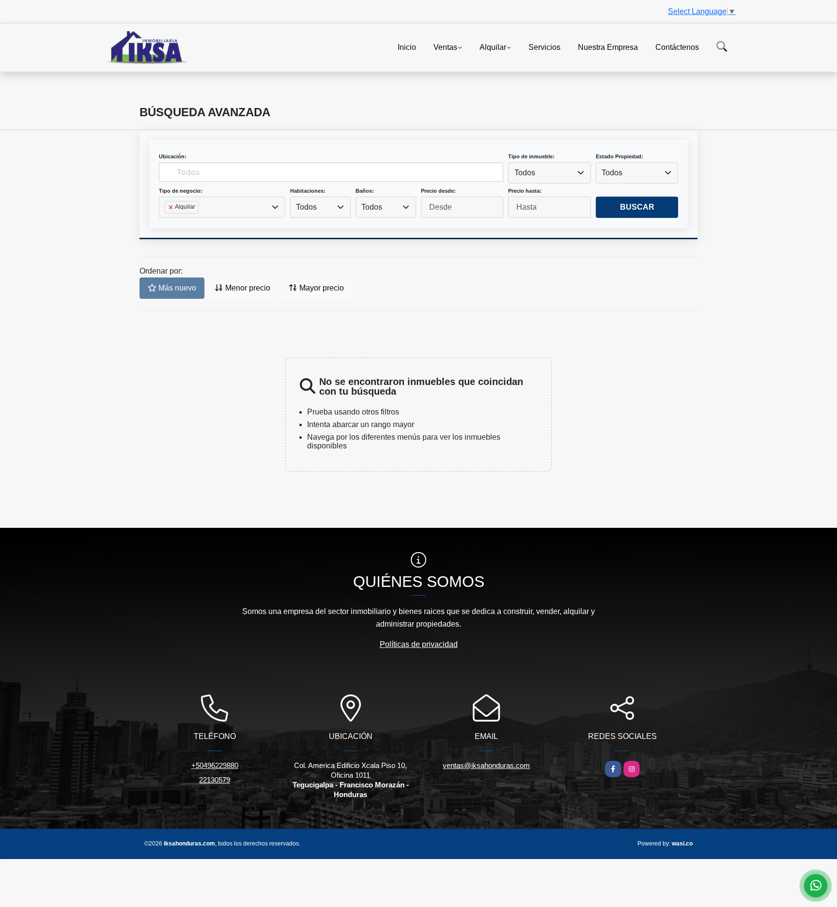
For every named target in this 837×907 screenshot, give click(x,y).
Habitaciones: (308, 191)
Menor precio (246, 288)
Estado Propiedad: (619, 156)
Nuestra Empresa (608, 47)
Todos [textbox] (524, 173)
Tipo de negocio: (180, 191)
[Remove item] (171, 207)
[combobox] (549, 173)
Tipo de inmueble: (531, 156)
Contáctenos (677, 47)
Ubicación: (172, 156)
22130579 (214, 780)
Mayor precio (320, 288)
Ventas (445, 47)
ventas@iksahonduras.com (486, 765)
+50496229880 (214, 765)
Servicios (544, 47)
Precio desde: (438, 191)
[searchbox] (167, 222)
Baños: (365, 191)
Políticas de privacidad (419, 644)
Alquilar (493, 47)
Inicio (407, 47)
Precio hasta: (525, 191)
